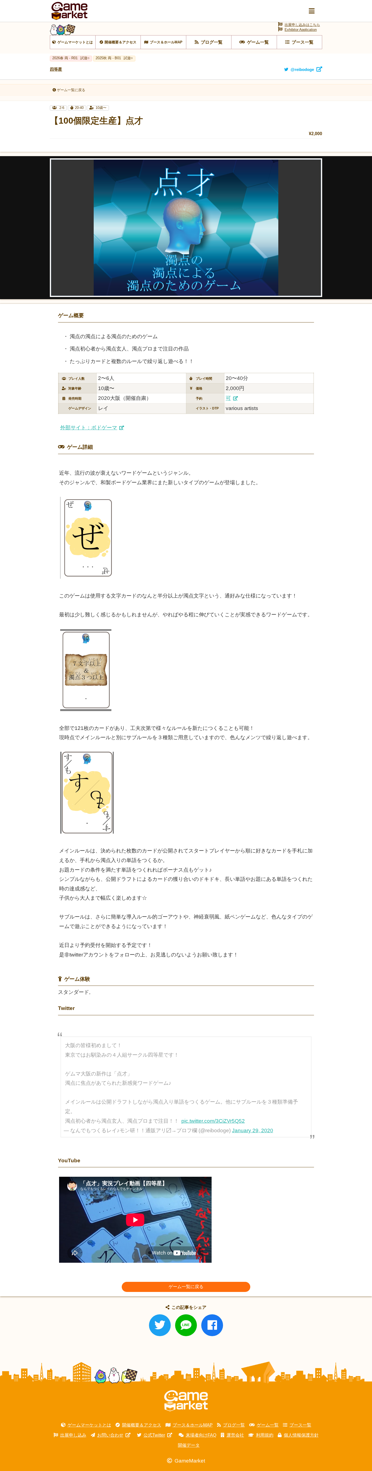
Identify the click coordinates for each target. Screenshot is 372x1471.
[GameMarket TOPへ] (186, 1400)
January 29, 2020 (252, 1130)
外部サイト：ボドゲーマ (88, 427)
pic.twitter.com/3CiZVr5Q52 (213, 1121)
